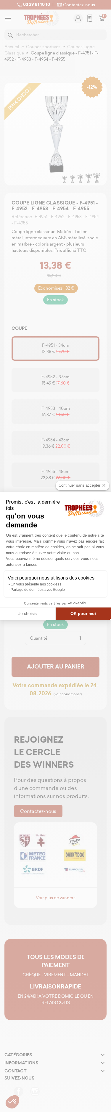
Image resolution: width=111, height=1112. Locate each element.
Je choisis (27, 613)
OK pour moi (83, 613)
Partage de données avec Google (38, 590)
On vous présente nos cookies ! (36, 584)
